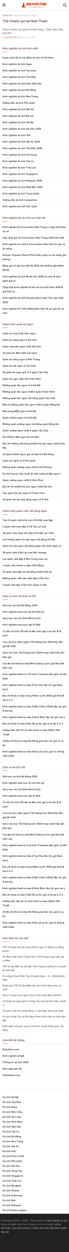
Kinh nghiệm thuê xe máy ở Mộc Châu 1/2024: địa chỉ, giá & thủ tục (34, 708)
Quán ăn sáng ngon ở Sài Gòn (20, 340)
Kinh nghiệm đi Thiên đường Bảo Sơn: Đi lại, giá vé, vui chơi (33, 311)
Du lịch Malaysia (12, 1205)
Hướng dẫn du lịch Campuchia (20, 200)
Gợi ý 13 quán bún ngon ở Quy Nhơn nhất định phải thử (32, 995)
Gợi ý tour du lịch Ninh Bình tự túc (22, 618)
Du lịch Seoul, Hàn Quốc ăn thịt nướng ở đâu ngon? (32, 473)
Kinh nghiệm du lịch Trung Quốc (21, 193)
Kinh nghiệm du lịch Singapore (20, 174)
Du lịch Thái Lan (12, 1180)
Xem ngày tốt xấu (12, 1068)
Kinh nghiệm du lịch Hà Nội (18, 122)
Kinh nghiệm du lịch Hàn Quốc (20, 206)
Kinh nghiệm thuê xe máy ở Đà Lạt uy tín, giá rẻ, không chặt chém (33, 753)
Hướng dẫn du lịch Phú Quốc (19, 103)
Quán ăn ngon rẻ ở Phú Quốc (19, 460)
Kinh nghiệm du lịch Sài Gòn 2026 (22, 128)
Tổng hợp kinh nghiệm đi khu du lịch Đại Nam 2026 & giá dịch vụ (33, 289)
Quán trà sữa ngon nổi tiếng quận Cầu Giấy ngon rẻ (32, 546)
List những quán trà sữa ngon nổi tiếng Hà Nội (29, 539)
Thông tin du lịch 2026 (15, 1062)
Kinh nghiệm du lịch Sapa (17, 64)
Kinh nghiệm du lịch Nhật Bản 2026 (22, 187)
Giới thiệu (6, 1228)
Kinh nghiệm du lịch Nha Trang (20, 96)
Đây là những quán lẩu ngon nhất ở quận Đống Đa (31, 404)
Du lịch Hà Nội (11, 1097)
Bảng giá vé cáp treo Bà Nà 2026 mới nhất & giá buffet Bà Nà (33, 268)
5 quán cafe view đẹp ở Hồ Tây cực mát (24, 526)
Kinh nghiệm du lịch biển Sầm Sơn (22, 83)
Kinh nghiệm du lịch (57, 1220)
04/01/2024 (25, 37)
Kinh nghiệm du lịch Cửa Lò (18, 161)
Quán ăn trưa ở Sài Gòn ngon (19, 333)
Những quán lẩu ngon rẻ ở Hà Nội (22, 385)
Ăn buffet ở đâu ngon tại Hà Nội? (21, 437)
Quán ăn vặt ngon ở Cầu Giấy (19, 365)
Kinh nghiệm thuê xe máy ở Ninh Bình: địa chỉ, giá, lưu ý (34, 717)
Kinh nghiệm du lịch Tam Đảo (19, 77)
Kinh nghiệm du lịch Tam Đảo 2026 (22, 148)
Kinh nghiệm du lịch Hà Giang (20, 154)
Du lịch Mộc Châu (12, 1112)
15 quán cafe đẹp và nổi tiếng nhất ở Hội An (27, 571)
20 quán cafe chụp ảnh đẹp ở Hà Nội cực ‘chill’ (28, 533)
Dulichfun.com (11, 1049)
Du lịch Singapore (13, 1175)
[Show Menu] (4, 5)
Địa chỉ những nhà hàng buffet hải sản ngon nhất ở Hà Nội (34, 445)
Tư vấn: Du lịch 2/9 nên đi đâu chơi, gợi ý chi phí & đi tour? (32, 633)
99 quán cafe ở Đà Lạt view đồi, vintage (24, 552)
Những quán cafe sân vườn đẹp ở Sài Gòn (26, 578)
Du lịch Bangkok (12, 1185)
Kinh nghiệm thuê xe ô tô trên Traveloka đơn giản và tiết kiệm (34, 676)
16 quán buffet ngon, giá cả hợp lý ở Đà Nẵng (28, 454)
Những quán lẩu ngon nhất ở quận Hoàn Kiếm (29, 391)
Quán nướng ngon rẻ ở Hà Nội (20, 417)
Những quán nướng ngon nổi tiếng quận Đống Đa (31, 424)
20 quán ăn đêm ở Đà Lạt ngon (20, 353)
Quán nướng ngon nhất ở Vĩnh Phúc (23, 480)
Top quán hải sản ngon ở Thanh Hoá (23, 493)
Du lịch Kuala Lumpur (15, 1210)
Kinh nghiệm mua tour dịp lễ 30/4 (21, 624)
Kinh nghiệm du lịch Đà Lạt (18, 116)
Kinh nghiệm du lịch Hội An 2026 (21, 141)
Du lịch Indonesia (12, 1195)
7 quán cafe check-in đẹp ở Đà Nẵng (23, 565)
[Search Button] (64, 5)
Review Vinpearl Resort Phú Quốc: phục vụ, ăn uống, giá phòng (34, 257)
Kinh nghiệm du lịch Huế (16, 135)
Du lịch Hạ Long (12, 1116)
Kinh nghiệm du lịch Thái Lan (19, 167)
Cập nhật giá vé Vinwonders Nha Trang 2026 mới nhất (33, 237)
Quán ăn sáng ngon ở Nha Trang (21, 359)
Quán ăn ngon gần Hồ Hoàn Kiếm (22, 379)
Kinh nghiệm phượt (13, 1056)
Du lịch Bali (9, 1200)
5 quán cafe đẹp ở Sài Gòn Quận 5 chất (25, 585)
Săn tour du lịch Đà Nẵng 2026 (20, 605)
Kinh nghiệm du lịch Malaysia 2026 (22, 180)
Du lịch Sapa (10, 1107)
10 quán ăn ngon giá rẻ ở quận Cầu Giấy (25, 372)
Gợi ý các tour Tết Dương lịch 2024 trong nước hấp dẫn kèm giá (33, 655)
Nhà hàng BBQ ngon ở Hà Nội (19, 411)
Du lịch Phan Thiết (13, 1156)
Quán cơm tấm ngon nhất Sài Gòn (22, 346)
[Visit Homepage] (34, 5)
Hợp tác (5, 1232)
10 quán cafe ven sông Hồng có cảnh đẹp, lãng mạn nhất (33, 1010)
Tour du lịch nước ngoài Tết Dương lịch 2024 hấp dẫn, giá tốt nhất (33, 644)
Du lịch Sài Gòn (11, 1166)
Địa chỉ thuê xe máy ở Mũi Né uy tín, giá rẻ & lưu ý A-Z (33, 723)
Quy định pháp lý (22, 1228)
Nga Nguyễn (11, 37)
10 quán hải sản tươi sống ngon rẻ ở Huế (25, 499)
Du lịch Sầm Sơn (12, 1126)
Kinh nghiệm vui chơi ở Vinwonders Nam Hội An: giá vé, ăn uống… (34, 246)
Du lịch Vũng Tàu (12, 1171)
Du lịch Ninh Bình (12, 1121)
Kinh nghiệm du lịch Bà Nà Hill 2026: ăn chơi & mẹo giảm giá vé (32, 278)
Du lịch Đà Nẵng (12, 1136)
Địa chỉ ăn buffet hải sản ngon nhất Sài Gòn (27, 486)
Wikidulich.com (11, 1075)
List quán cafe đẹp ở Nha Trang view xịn (25, 559)
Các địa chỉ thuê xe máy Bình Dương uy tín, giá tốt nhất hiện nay (33, 665)
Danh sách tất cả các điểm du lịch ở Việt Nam (28, 57)
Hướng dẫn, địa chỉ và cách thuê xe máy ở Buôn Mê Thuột (31, 732)
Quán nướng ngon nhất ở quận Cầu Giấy (25, 430)
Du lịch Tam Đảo (12, 1102)
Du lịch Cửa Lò (11, 1131)
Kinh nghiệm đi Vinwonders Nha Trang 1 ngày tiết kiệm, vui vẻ (34, 229)
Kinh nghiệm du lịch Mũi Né (18, 109)
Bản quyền (60, 1228)
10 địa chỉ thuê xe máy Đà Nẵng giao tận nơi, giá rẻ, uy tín (33, 743)
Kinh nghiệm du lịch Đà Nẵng (19, 90)
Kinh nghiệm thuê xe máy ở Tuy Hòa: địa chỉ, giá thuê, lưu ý (32, 687)
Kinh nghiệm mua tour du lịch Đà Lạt (23, 611)
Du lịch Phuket (11, 1190)
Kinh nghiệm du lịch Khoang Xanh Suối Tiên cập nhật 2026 (33, 300)
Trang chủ (7, 15)
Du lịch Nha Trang (13, 1141)
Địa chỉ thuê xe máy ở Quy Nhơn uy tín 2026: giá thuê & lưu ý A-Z (33, 698)
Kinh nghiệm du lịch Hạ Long (19, 70)
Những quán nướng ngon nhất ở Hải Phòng (27, 467)
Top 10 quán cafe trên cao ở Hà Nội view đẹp (28, 520)
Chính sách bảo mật (42, 1228)
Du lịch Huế (9, 1151)
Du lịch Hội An (11, 1146)
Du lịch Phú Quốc (12, 1161)
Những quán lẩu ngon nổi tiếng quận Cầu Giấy (29, 398)
